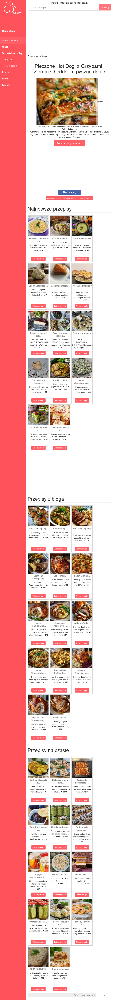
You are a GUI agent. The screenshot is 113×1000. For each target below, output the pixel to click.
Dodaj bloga (8, 30)
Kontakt (6, 84)
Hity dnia (7, 59)
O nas (5, 46)
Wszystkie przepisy (12, 53)
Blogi (5, 78)
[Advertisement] (70, 32)
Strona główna (10, 40)
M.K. (94, 995)
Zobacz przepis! (38, 259)
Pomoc (6, 72)
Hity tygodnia (9, 65)
